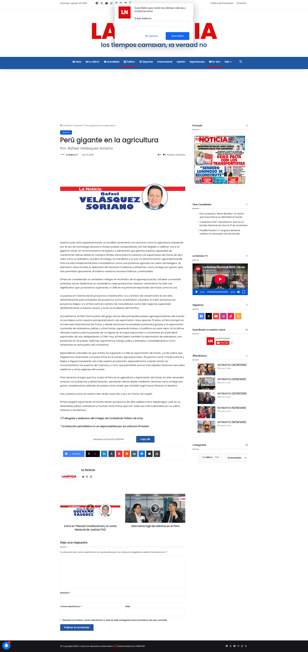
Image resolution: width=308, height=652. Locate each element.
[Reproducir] (196, 292)
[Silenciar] (238, 292)
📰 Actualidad (111, 61)
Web (127, 606)
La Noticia (67, 125)
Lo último (93, 61)
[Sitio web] (83, 477)
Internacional (164, 61)
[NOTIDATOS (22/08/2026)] (206, 369)
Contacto (241, 3)
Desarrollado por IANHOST (131, 646)
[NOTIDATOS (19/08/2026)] (206, 412)
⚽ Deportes (146, 61)
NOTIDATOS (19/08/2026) (232, 407)
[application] (220, 279)
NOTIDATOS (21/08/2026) (232, 379)
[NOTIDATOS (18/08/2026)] (206, 427)
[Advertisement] (154, 96)
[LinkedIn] (104, 454)
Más (227, 61)
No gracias (151, 36)
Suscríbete (177, 36)
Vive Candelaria (202, 204)
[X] (87, 477)
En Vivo (216, 61)
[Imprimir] (157, 454)
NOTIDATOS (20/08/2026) (232, 393)
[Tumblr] (111, 454)
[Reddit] (127, 454)
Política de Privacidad (221, 3)
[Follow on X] (77, 154)
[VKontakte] (134, 454)
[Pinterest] (119, 454)
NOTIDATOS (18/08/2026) (232, 422)
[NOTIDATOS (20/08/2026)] (206, 398)
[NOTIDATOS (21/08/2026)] (206, 384)
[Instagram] (91, 477)
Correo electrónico (71, 606)
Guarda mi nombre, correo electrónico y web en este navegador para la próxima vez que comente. (115, 620)
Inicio (78, 61)
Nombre (65, 592)
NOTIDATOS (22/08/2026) (232, 365)
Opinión (181, 61)
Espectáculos (197, 61)
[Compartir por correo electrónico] (149, 454)
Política (130, 61)
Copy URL (145, 439)
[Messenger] (142, 454)
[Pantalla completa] (243, 292)
